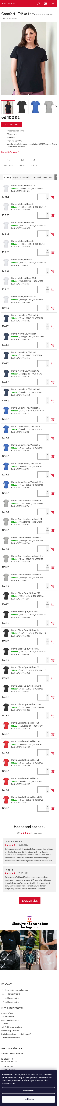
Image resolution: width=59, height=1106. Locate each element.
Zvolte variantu (12, 124)
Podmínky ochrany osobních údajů (16, 1034)
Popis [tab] (15, 177)
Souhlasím (28, 1099)
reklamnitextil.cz (12, 998)
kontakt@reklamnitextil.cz (16, 990)
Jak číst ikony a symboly (11, 1027)
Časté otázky (7, 1013)
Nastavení (28, 1090)
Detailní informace (9, 152)
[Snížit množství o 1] (47, 198)
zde (13, 1083)
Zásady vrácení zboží (10, 1037)
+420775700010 (12, 994)
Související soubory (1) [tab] (42, 177)
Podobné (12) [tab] (25, 177)
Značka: (9, 18)
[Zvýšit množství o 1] (47, 195)
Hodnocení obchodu (29, 826)
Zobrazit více (30, 900)
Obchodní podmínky (10, 1030)
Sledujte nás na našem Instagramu (30, 925)
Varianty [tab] (7, 177)
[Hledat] (38, 3)
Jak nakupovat (7, 1016)
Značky (4, 1023)
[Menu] (53, 3)
